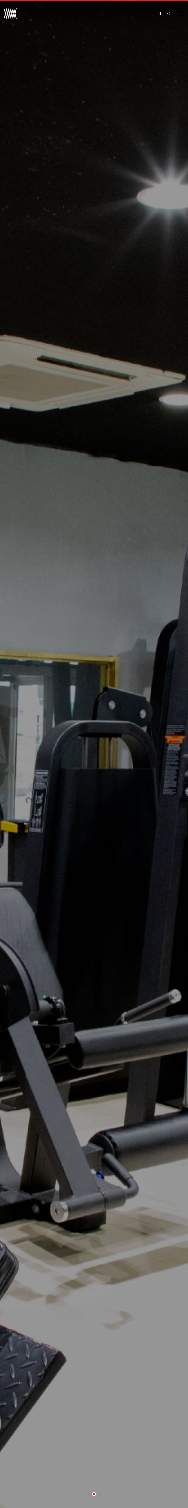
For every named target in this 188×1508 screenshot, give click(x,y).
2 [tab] (94, 1494)
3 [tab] (99, 1494)
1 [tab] (88, 1494)
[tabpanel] (94, 754)
